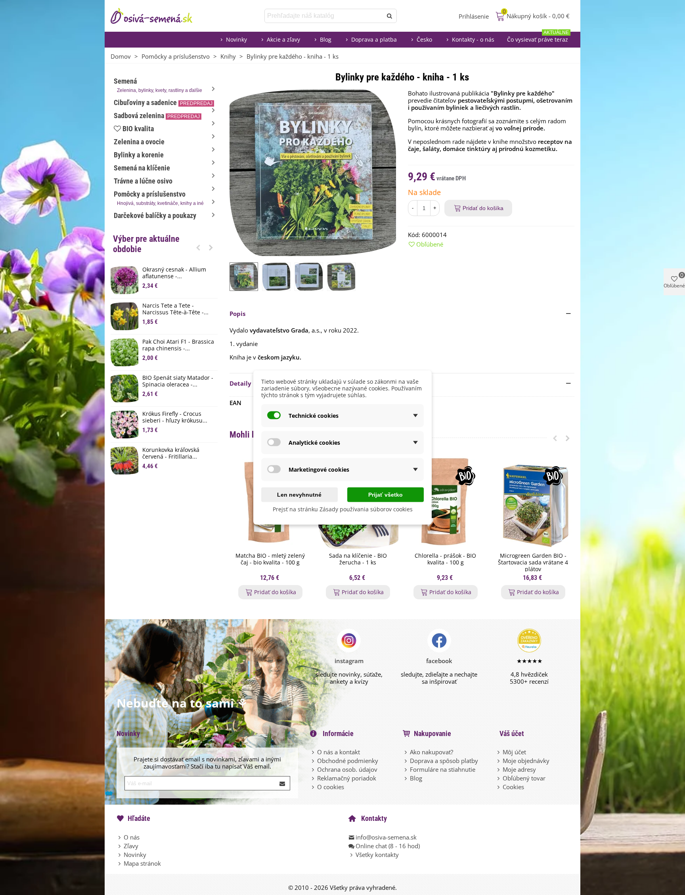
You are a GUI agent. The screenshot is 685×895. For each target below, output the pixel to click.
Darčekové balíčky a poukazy (155, 215)
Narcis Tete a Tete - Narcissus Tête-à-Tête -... (175, 309)
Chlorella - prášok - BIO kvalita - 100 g (445, 559)
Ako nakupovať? (431, 752)
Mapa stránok (142, 863)
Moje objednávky (526, 761)
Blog (325, 39)
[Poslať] (389, 16)
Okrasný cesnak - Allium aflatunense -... (174, 273)
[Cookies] (499, 786)
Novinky (236, 39)
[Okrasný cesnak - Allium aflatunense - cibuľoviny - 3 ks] (124, 280)
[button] (198, 247)
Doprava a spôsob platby (444, 761)
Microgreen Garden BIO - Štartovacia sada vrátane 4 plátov (533, 562)
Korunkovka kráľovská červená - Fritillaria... (170, 453)
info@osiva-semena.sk (386, 837)
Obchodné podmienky (347, 761)
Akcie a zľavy (283, 39)
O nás (132, 837)
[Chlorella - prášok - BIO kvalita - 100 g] (445, 502)
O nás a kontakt (338, 752)
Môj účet (514, 752)
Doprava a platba (374, 39)
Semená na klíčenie (142, 168)
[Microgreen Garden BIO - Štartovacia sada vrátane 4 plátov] (533, 502)
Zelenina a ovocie (139, 142)
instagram (349, 661)
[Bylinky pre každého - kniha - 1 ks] (313, 172)
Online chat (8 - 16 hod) (388, 846)
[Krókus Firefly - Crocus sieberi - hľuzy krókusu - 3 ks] (124, 424)
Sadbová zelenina (157, 115)
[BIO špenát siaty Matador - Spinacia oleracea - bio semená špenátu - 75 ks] (124, 388)
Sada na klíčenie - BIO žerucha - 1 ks (358, 559)
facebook (439, 661)
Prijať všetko (385, 494)
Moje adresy (519, 769)
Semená (158, 85)
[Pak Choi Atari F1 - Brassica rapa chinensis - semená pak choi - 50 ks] (124, 352)
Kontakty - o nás (473, 39)
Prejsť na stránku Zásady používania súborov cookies (343, 509)
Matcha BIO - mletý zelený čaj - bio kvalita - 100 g (270, 559)
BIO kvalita (138, 128)
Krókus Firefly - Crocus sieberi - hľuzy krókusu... (174, 417)
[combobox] (324, 16)
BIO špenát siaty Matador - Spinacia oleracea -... (177, 381)
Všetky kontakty (377, 855)
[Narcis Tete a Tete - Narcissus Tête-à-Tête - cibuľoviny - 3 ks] (124, 316)
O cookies (330, 787)
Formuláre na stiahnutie (442, 769)
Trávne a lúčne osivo (143, 181)
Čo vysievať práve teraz (538, 37)
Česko (424, 39)
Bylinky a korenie (139, 155)
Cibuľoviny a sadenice (163, 102)
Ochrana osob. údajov (347, 769)
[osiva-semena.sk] (158, 16)
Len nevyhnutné (299, 494)
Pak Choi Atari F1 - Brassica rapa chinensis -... (178, 345)
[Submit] (283, 783)
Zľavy (131, 846)
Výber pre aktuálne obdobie (146, 244)
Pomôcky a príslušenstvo (159, 198)
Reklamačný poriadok (346, 778)
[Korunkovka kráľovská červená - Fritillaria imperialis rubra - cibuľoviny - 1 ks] (124, 460)
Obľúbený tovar (524, 778)
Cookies (513, 787)
